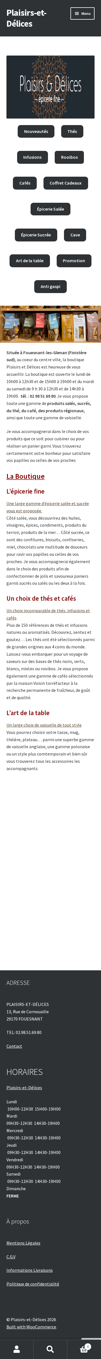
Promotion (74, 260)
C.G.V (10, 1256)
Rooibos (69, 157)
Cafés (24, 183)
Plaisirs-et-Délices (26, 18)
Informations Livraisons (29, 1270)
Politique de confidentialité (32, 1284)
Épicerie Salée (50, 209)
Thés (72, 131)
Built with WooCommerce (31, 1327)
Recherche (50, 1349)
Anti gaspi (50, 286)
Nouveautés (36, 131)
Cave (75, 235)
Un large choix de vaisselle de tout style (44, 725)
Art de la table (29, 260)
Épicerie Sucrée (36, 235)
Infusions (32, 157)
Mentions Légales (23, 1243)
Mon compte (17, 1349)
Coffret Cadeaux (66, 183)
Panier (78, 1344)
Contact (14, 1046)
